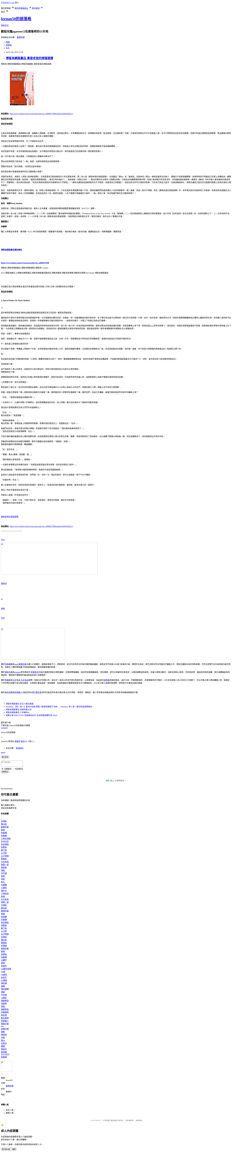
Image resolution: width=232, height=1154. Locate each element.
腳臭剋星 (22, 664)
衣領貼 (4, 821)
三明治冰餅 (6, 839)
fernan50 (4, 728)
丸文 (3, 618)
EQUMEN (5, 1054)
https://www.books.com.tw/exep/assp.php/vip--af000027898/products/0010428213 (41, 114)
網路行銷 (5, 1024)
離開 (13, 1149)
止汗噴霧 (5, 856)
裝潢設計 (20, 748)
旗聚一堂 (5, 865)
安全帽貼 (5, 844)
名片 (8, 48)
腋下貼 (4, 850)
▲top (3, 752)
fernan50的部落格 (16, 19)
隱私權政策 (130, 1120)
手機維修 (5, 1012)
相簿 (8, 42)
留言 (23, 741)
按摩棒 (4, 1004)
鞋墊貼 (4, 859)
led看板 (4, 980)
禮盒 (3, 870)
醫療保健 (21, 37)
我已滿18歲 (6, 1149)
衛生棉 (8, 692)
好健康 (4, 946)
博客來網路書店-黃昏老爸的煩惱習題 (29, 58)
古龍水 (4, 1043)
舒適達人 (18, 692)
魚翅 (3, 896)
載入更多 (5, 757)
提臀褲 (4, 1057)
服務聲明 (139, 1120)
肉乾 (3, 879)
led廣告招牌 (6, 969)
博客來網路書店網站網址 (11, 250)
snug (3, 539)
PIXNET (98, 1120)
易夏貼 (4, 847)
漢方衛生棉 (37, 692)
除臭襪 (8, 664)
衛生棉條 (5, 1018)
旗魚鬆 (107, 680)
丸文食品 (25, 680)
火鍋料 (4, 888)
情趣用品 (5, 1001)
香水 (3, 1040)
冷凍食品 (5, 894)
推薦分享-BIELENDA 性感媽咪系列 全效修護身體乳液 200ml (31, 715)
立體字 (4, 960)
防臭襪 (4, 836)
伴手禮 (4, 873)
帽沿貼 (4, 824)
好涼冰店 (5, 841)
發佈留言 (5, 772)
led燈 (3, 972)
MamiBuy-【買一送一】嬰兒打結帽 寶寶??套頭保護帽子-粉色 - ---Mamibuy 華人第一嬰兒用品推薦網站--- (50, 707)
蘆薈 (3, 1032)
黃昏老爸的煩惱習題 (9, 517)
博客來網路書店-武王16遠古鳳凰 (19, 704)
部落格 (9, 45)
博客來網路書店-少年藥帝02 (18, 712)
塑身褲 (4, 1052)
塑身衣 (4, 583)
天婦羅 (4, 885)
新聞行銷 (5, 1029)
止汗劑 (4, 853)
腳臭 (3, 830)
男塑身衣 (34, 672)
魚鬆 (3, 609)
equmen (17, 672)
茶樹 (3, 1038)
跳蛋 (3, 1006)
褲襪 (3, 986)
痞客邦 (17, 741)
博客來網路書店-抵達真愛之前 (19, 710)
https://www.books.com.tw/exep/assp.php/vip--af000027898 (25, 263)
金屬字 (4, 966)
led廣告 (4, 975)
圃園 (3, 1046)
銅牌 (3, 963)
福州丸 (4, 891)
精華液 (4, 1035)
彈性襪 (4, 983)
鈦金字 (4, 977)
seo (2, 1026)
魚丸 (3, 882)
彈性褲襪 (5, 989)
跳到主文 (5, 25)
